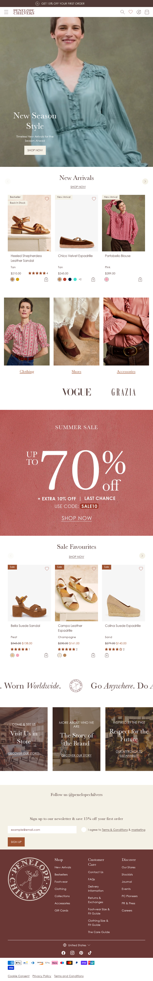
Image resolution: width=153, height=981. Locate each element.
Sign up (16, 842)
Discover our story (76, 755)
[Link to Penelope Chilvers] (23, 12)
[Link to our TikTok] (90, 953)
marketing (138, 829)
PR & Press (128, 903)
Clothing (60, 888)
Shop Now (78, 186)
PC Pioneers (129, 896)
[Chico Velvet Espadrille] (59, 279)
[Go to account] (139, 12)
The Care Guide (99, 932)
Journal (127, 881)
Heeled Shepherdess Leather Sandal (26, 258)
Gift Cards (61, 910)
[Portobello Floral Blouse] (111, 279)
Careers (127, 910)
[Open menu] (6, 12)
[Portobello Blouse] (106, 279)
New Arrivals (63, 867)
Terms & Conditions (115, 829)
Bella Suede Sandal (25, 626)
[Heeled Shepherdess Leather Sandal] (12, 279)
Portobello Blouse (117, 256)
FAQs (91, 879)
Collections (62, 896)
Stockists (127, 874)
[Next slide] (145, 181)
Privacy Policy (41, 976)
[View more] (76, 92)
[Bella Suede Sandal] (12, 655)
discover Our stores (23, 753)
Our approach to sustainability (129, 753)
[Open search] (123, 12)
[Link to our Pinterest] (81, 953)
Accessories (62, 903)
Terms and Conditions (68, 976)
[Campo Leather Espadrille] (59, 655)
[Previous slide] (8, 181)
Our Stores (128, 867)
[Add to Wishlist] (47, 199)
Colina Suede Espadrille (123, 626)
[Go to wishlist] (131, 12)
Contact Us (95, 872)
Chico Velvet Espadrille (75, 256)
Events (126, 888)
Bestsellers (61, 874)
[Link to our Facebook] (63, 953)
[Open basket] (147, 12)
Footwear (61, 881)
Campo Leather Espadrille (70, 628)
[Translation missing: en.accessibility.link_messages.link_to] (30, 879)
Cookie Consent (18, 976)
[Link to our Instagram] (72, 953)
